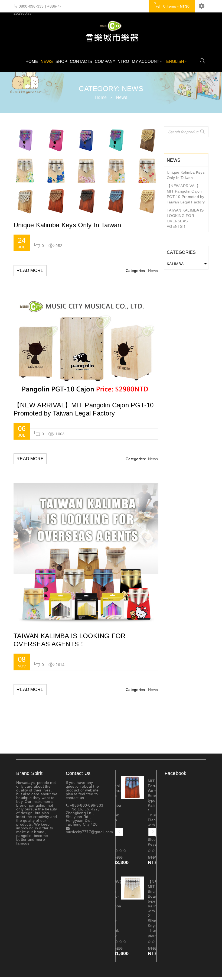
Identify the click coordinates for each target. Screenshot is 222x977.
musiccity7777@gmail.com (89, 830)
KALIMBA (175, 264)
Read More (30, 270)
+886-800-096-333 (86, 805)
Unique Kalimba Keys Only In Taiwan (67, 225)
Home (101, 97)
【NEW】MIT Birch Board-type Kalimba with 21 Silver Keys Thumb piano (149, 908)
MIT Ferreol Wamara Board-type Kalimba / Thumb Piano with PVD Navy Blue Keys (149, 812)
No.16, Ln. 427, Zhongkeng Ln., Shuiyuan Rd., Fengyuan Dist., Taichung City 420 (82, 816)
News (153, 270)
